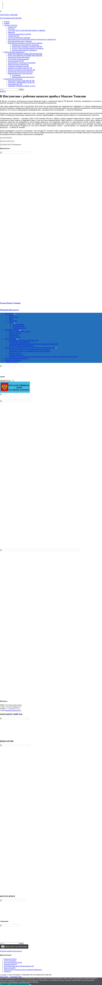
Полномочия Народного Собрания (20, 41)
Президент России (10, 959)
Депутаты (11, 29)
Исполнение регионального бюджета (20, 71)
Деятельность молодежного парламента (25, 45)
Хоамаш (6, 23)
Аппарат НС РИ (13, 36)
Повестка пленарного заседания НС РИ (21, 70)
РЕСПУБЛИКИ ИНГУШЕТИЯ (10, 18)
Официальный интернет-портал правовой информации (23, 969)
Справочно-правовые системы (18, 66)
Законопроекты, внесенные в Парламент (22, 63)
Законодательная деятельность (14, 52)
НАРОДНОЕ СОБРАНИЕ (9, 15)
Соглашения (16, 75)
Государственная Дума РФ (13, 962)
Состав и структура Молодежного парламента (27, 48)
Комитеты (11, 32)
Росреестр (7, 971)
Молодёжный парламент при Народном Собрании (25, 43)
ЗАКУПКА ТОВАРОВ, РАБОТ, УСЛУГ (21, 86)
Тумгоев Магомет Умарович (10, 303)
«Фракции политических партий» (19, 34)
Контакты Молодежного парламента (24, 50)
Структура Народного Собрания (19, 37)
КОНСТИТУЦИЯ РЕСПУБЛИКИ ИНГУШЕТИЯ (25, 55)
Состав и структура (10, 25)
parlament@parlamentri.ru (13, 710)
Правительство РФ (10, 964)
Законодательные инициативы (18, 64)
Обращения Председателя (9, 310)
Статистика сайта (16, 976)
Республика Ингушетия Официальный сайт (19, 966)
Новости (3, 91)
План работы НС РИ (15, 84)
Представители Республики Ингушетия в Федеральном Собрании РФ (32, 39)
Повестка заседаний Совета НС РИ (20, 68)
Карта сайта (4, 976)
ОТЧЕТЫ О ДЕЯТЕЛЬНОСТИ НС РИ (21, 82)
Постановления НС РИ (16, 61)
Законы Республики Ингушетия (19, 57)
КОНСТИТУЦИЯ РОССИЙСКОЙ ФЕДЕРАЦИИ (25, 54)
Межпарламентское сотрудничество (20, 73)
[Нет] (30, 984)
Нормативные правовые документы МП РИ (27, 46)
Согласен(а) (4, 984)
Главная (6, 21)
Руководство (12, 27)
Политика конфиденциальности (11, 951)
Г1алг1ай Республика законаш (18, 59)
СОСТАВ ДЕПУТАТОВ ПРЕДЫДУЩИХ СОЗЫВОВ (26, 30)
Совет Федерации (10, 961)
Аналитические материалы (13, 79)
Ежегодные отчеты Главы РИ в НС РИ (21, 80)
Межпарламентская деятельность (23, 77)
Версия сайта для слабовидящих (16, 946)
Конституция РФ (10, 968)
